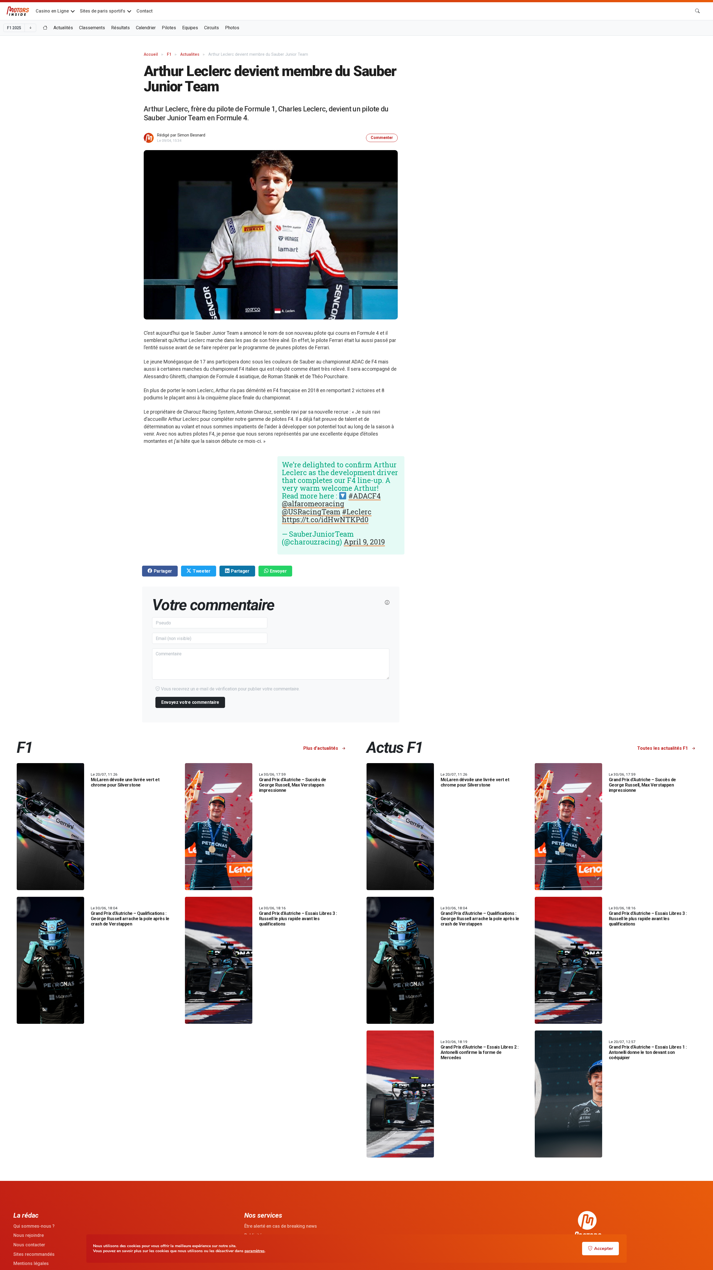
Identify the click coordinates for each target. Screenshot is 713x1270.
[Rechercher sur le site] (697, 11)
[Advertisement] (614, 88)
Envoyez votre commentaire (190, 702)
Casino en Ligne (52, 11)
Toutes (662, 748)
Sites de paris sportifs (102, 11)
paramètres (255, 1251)
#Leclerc (357, 511)
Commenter (382, 137)
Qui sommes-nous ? (34, 1226)
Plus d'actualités (321, 748)
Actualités (63, 27)
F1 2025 (14, 28)
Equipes (190, 27)
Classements (92, 27)
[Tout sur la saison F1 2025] (45, 27)
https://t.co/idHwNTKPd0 (325, 519)
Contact (144, 11)
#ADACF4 (364, 495)
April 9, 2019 (364, 541)
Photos (232, 27)
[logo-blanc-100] (587, 1226)
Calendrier (146, 27)
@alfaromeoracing (313, 503)
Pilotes (169, 27)
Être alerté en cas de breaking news (280, 1226)
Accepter (603, 1248)
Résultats (120, 27)
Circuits (211, 27)
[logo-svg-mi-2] (18, 11)
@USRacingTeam (311, 511)
